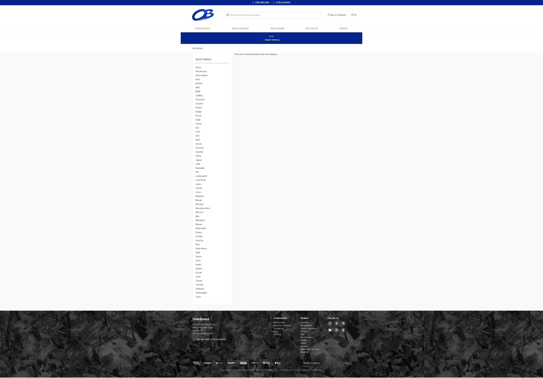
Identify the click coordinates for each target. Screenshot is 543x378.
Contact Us (278, 328)
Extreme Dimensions (310, 349)
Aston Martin (202, 75)
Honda (199, 143)
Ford (198, 131)
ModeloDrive (306, 325)
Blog (276, 331)
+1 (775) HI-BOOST (285, 370)
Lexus (198, 184)
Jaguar (199, 160)
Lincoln (199, 188)
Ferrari (199, 123)
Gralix (303, 343)
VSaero (304, 331)
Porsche (199, 240)
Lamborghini (201, 176)
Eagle (198, 119)
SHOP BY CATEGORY (240, 28)
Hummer (200, 148)
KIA (197, 172)
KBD (302, 334)
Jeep (198, 164)
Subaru (199, 268)
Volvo (198, 296)
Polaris (199, 232)
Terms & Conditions (282, 325)
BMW (198, 91)
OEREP (304, 340)
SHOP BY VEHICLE (202, 28)
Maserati (200, 196)
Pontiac (199, 236)
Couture (304, 346)
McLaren (200, 204)
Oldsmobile (201, 228)
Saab (198, 252)
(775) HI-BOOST (283, 2)
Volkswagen (201, 292)
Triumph (199, 284)
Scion (198, 260)
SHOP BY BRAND (277, 28)
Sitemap (277, 334)
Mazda (199, 200)
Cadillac (199, 95)
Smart (198, 264)
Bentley (199, 83)
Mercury (199, 212)
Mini (197, 216)
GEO (198, 135)
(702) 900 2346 (262, 2)
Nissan (199, 224)
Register (342, 15)
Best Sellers (312, 28)
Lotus (198, 192)
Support (344, 28)
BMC (198, 87)
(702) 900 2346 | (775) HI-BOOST (210, 339)
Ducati (198, 115)
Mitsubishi (200, 220)
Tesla (198, 276)
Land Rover (201, 180)
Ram (198, 244)
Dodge (199, 111)
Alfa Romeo (201, 71)
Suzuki (199, 272)
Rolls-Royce (201, 248)
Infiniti (198, 156)
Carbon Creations (308, 328)
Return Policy (279, 322)
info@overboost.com (231, 370)
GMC (198, 140)
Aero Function (307, 337)
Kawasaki (200, 168)
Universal (200, 288)
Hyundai (199, 152)
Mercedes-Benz (203, 208)
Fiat (197, 127)
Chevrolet (200, 99)
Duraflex (304, 322)
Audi (198, 79)
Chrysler (199, 103)
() (354, 15)
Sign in (333, 15)
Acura (198, 67)
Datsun (199, 107)
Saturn (199, 256)
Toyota (199, 280)
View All (304, 352)
